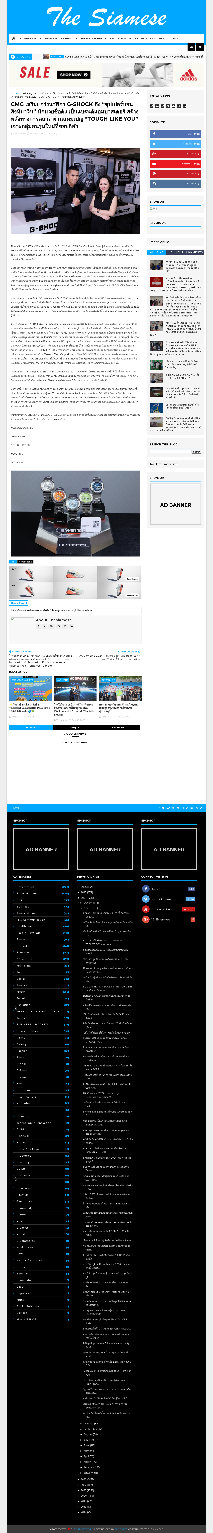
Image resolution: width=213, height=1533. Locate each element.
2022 (84, 1484)
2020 (84, 1495)
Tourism (22, 1018)
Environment (26, 1090)
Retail (21, 1234)
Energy (66, 38)
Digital (21, 1063)
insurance (23, 1175)
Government (108, 680)
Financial (23, 1135)
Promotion (24, 1103)
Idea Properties (27, 1031)
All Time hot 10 (157, 253)
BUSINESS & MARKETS (22, 680)
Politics (22, 1129)
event (21, 1083)
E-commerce (26, 1240)
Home (14, 93)
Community (25, 1208)
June (87, 1445)
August (88, 1434)
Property (23, 946)
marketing (26, 93)
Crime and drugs (29, 1149)
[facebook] (159, 808)
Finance (22, 985)
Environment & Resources (155, 38)
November (90, 908)
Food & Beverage (29, 932)
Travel (21, 998)
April (86, 1456)
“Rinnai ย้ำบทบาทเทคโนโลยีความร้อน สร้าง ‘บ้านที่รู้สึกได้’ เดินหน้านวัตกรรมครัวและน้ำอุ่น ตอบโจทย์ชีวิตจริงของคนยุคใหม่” (175, 329)
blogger (31, 727)
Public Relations (28, 1306)
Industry (22, 1116)
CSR (19, 900)
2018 (84, 1506)
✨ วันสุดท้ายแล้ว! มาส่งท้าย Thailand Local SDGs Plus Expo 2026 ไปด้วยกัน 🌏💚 (29, 708)
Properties (24, 1155)
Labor (21, 1286)
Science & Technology (93, 38)
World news (25, 1247)
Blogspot (121, 1529)
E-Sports (23, 1227)
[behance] (192, 808)
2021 (84, 1490)
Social (123, 38)
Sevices (22, 1312)
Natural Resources (29, 1260)
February (89, 1467)
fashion (22, 1050)
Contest (22, 1214)
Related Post (19, 671)
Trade (20, 972)
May (86, 1450)
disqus (74, 727)
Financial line (26, 913)
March (88, 1461)
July (86, 1439)
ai (18, 1109)
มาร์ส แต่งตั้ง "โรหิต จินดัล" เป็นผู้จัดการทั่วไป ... (107, 1398)
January (88, 1472)
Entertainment (27, 893)
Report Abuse (159, 242)
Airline (21, 1037)
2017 (84, 1512)
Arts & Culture (26, 1096)
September (91, 1429)
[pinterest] (173, 808)
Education (24, 952)
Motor (21, 991)
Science (22, 1267)
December (90, 902)
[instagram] (197, 808)
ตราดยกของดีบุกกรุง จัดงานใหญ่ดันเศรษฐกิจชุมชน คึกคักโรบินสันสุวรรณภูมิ (118, 708)
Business (26, 38)
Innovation (24, 1188)
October (89, 1423)
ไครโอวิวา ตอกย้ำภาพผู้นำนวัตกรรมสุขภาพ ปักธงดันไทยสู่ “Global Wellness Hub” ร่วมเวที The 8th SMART (74, 709)
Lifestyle (23, 1194)
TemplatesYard (84, 1529)
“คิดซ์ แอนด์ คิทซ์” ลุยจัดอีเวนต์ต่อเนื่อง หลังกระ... (108, 1240)
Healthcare (24, 926)
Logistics (23, 1293)
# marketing (25, 561)
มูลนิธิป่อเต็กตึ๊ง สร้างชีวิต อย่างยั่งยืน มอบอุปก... (107, 1328)
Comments (194, 252)
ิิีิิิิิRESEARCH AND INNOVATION (38, 1011)
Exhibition (23, 1004)
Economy (47, 38)
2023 (84, 1479)
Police (21, 1221)
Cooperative (25, 1280)
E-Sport (22, 1070)
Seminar (22, 1273)
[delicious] (201, 808)
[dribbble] (183, 808)
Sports (21, 939)
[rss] (187, 808)
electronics (24, 1201)
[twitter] (163, 808)
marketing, (51, 133)
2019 (84, 1501)
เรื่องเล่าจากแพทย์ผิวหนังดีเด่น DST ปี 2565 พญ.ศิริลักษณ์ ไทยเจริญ (183, 364)
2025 (84, 892)
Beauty (22, 1044)
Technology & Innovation (34, 1122)
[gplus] (168, 808)
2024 (84, 897)
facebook (118, 727)
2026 (84, 886)
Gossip (21, 1168)
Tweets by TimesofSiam (164, 464)
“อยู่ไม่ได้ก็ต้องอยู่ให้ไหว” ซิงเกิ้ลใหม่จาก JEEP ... (107, 1032)
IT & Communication (31, 919)
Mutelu (21, 1299)
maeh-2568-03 (26, 1319)
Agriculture (24, 959)
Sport (20, 1057)
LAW (20, 1254)
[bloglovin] (178, 808)
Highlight (176, 252)
